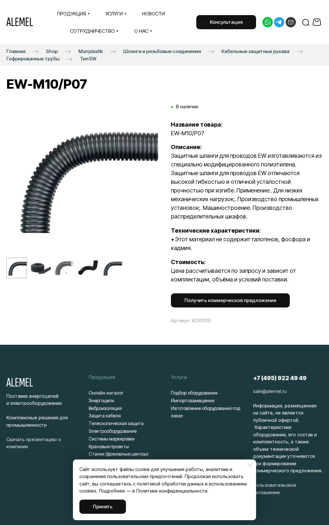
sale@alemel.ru (270, 391)
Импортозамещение (192, 400)
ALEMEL (19, 22)
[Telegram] (279, 22)
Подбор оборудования (194, 393)
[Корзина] (318, 22)
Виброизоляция (105, 408)
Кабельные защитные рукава (255, 51)
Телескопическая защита (116, 423)
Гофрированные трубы (32, 59)
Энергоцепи (101, 400)
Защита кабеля (105, 415)
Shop (52, 51)
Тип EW (88, 59)
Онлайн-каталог (106, 393)
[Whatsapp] (267, 22)
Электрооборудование (113, 431)
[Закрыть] (250, 465)
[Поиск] (305, 22)
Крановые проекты (109, 446)
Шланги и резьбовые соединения (162, 51)
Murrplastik (90, 51)
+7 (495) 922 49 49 (280, 378)
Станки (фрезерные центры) (118, 454)
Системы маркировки (112, 438)
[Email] (291, 22)
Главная (15, 51)
